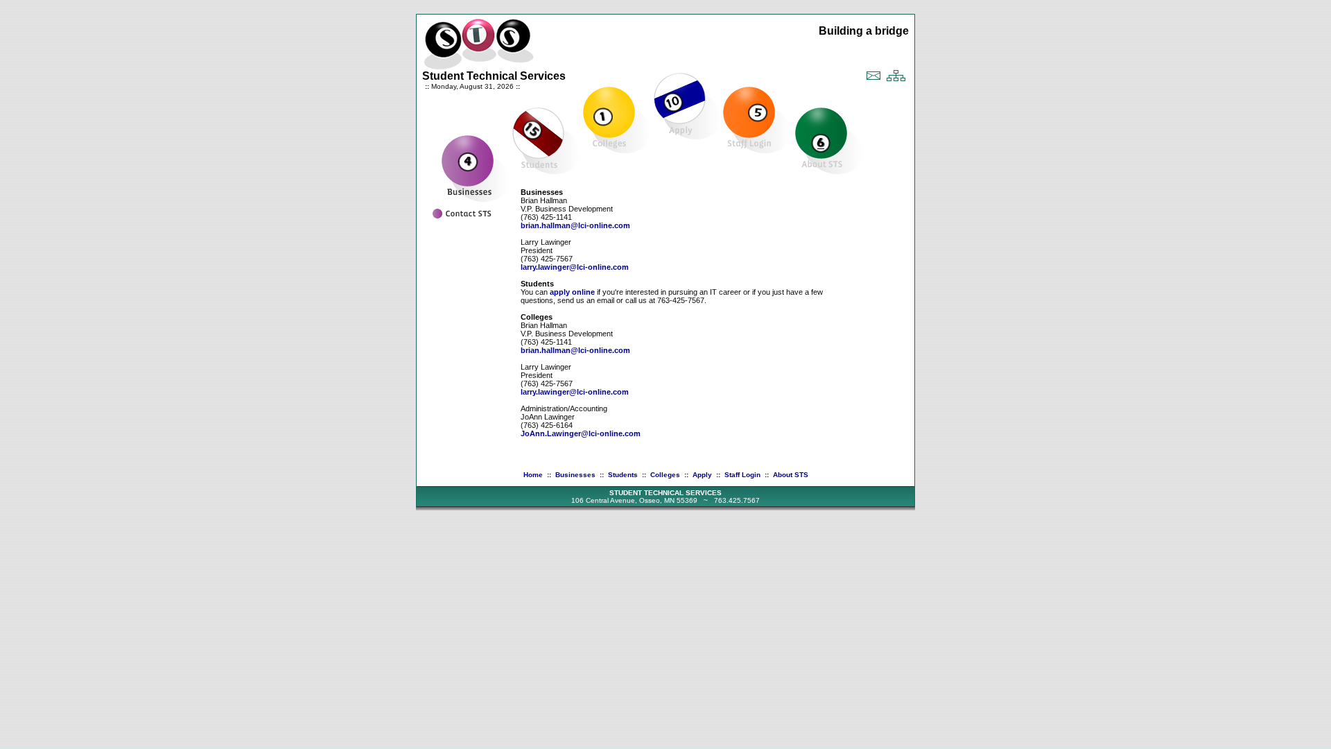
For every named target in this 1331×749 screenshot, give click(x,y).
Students (623, 475)
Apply (702, 475)
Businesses (575, 475)
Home (533, 475)
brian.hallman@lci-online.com (575, 225)
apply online (572, 292)
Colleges (665, 475)
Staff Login (742, 475)
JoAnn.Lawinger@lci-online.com (581, 433)
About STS (790, 475)
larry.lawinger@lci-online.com (575, 267)
